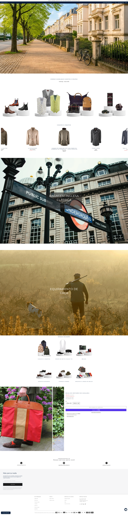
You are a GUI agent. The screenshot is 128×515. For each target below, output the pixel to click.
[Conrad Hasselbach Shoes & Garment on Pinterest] (85, 504)
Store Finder (36, 500)
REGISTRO (13, 484)
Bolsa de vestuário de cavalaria (77, 393)
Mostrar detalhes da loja (70, 416)
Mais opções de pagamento (96, 412)
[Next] (124, 139)
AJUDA (65, 500)
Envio (73, 397)
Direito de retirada (36, 507)
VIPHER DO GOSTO (67, 498)
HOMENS (60, 38)
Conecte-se (121, 2)
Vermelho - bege (76, 403)
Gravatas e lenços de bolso (84, 371)
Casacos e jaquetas (44, 349)
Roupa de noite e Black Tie (64, 349)
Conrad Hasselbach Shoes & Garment (42, 512)
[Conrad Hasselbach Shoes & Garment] (64, 5)
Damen (68, 38)
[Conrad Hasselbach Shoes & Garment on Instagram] (83, 504)
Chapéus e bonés (64, 371)
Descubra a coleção (75, 205)
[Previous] (4, 139)
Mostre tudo (64, 297)
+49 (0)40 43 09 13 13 (4, 2)
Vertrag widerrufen (5, 512)
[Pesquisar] (115, 2)
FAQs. (65, 502)
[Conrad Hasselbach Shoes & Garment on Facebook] (82, 504)
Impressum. (36, 505)
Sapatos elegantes (44, 371)
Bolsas (84, 349)
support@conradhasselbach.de (84, 500)
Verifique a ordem (52, 500)
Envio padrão (68, 398)
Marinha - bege (69, 403)
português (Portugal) (107, 2)
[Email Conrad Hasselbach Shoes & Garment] (80, 504)
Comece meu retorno (67, 503)
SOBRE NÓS (36, 498)
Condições (35, 503)
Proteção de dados (37, 502)
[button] (22, 5)
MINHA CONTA (52, 498)
